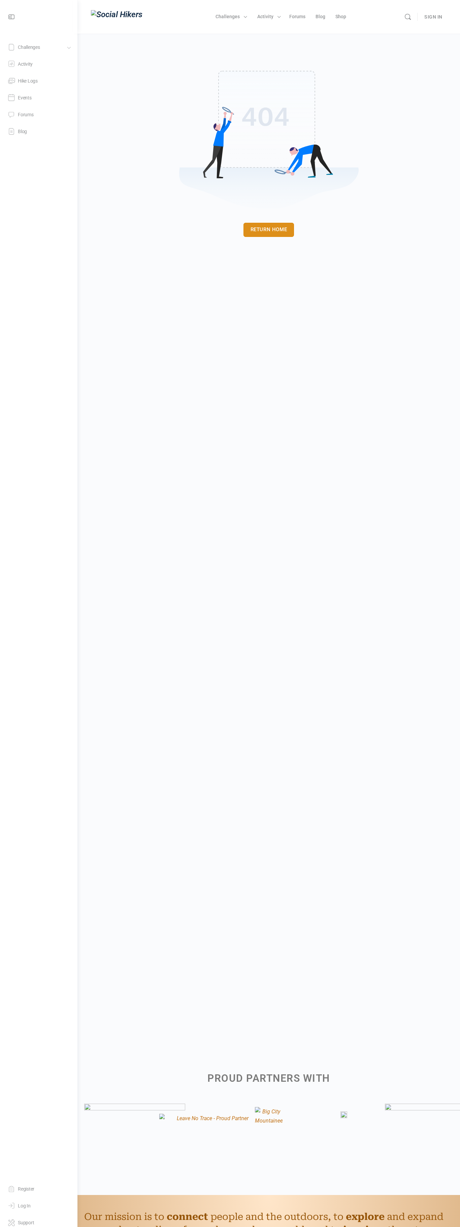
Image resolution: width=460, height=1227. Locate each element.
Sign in (433, 17)
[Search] (408, 17)
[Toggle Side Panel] (11, 17)
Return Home (269, 229)
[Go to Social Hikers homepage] (116, 16)
